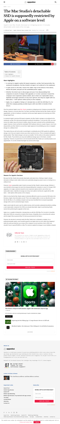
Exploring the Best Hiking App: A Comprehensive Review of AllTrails (30, 320)
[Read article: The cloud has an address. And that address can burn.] (7, 378)
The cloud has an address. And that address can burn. (24, 376)
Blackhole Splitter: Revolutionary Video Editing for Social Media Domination (33, 326)
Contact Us (6, 403)
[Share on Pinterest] (52, 64)
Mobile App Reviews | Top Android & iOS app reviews (17, 395)
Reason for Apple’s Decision (13, 76)
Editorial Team (8, 30)
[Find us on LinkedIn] (9, 412)
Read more (9, 316)
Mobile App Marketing (9, 393)
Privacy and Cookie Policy (26, 422)
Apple (9, 6)
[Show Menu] (4, 2)
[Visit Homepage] (29, 2)
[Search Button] (55, 2)
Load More (30, 332)
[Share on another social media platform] (55, 64)
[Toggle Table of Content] (18, 72)
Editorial (8, 310)
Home (5, 6)
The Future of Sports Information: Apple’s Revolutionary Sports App (26, 308)
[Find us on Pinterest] (16, 412)
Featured (19, 30)
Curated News (7, 399)
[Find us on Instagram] (11, 412)
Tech (30, 30)
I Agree (37, 422)
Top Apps (6, 397)
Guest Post (6, 388)
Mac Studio (23, 109)
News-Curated (25, 30)
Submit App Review (9, 389)
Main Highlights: (9, 74)
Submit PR (6, 391)
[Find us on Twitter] (6, 412)
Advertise (6, 401)
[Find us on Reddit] (14, 412)
